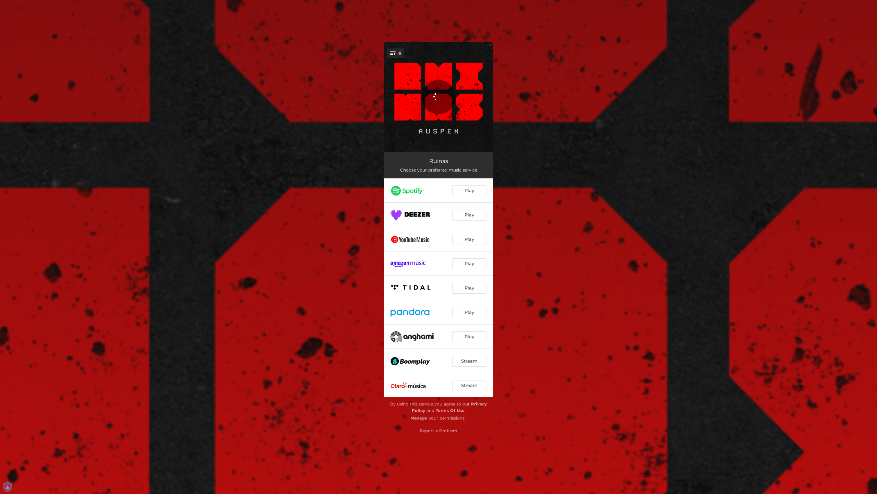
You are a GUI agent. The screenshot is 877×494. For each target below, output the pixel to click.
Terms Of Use (450, 410)
